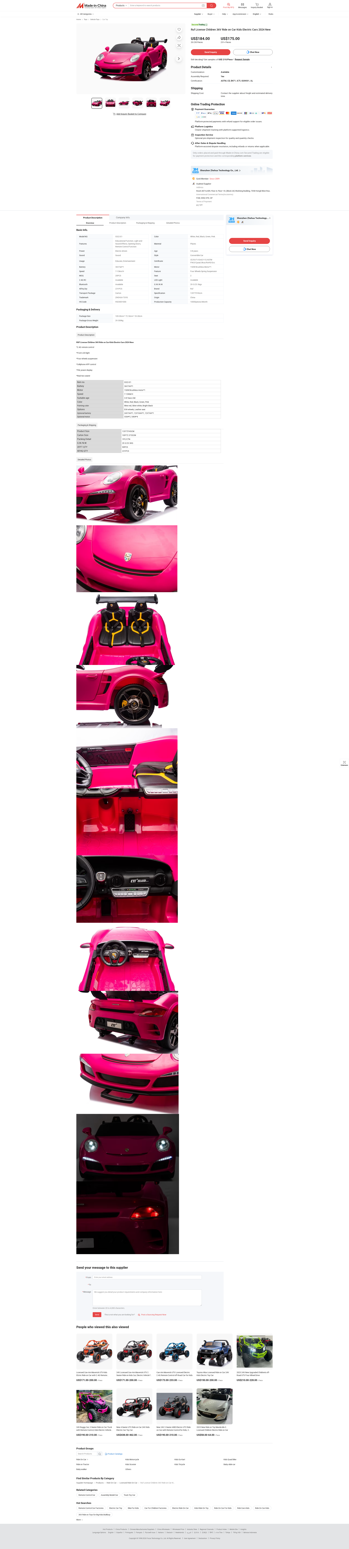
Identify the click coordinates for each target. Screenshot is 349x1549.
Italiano (161, 1532)
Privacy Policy (215, 1538)
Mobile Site (234, 1529)
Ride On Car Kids (262, 1508)
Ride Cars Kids (243, 1508)
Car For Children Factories (155, 1508)
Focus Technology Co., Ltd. (157, 1538)
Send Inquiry (210, 52)
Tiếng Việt (237, 1532)
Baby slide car (229, 1464)
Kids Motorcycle (132, 1459)
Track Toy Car (129, 1495)
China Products (121, 1529)
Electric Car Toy (115, 1508)
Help (224, 14)
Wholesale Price (178, 1529)
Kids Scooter (130, 1464)
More (78, 1519)
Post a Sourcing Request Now (152, 1314)
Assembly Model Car (109, 1495)
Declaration (202, 1538)
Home (78, 19)
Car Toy (105, 19)
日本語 (204, 1532)
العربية (189, 1532)
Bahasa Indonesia (250, 1532)
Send (97, 1314)
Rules (271, 14)
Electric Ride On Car (180, 1508)
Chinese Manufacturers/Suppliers (142, 1529)
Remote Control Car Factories (91, 1508)
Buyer (210, 14)
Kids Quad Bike (230, 1459)
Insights (243, 1529)
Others (128, 1469)
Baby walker (81, 1469)
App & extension (239, 14)
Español (119, 1532)
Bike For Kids (133, 1508)
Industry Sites (192, 1529)
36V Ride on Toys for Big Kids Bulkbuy (94, 1514)
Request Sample (242, 59)
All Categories (86, 14)
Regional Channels (207, 1529)
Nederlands (179, 1532)
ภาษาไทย (219, 1532)
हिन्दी (211, 1532)
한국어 (196, 1532)
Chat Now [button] (254, 52)
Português (129, 1532)
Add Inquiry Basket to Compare (131, 113)
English (111, 1532)
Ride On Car (81, 1459)
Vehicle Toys (94, 19)
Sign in (270, 7)
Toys (85, 19)
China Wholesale (163, 1529)
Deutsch (170, 1532)
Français (139, 1532)
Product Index (221, 1529)
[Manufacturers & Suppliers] (91, 5)
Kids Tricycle (179, 1464)
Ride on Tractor (82, 1464)
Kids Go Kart (179, 1459)
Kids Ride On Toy (201, 1508)
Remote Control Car (87, 1495)
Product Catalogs (114, 1454)
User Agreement (190, 1538)
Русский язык (150, 1532)
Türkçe (227, 1532)
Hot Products (108, 1529)
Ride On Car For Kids (222, 1508)
